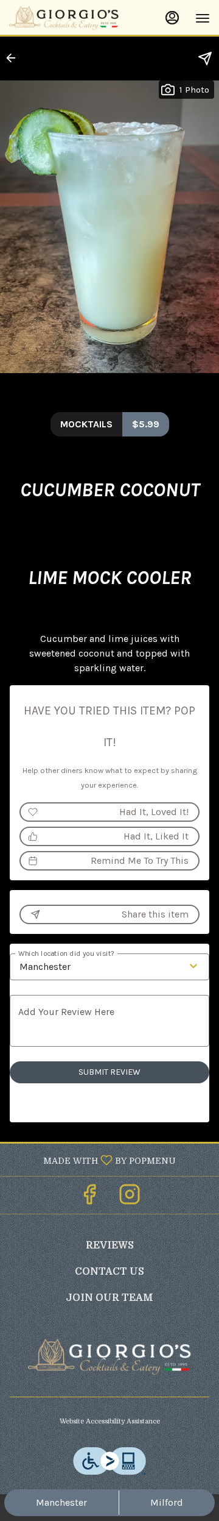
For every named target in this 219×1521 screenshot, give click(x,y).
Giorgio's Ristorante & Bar (109, 1357)
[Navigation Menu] (202, 18)
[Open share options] (205, 58)
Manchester (61, 1502)
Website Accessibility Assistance (110, 1421)
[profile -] (172, 17)
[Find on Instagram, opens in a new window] (130, 1198)
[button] (14, 57)
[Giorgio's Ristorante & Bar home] (64, 18)
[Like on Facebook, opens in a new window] (89, 1198)
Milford (166, 1502)
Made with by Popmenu (92, 1159)
